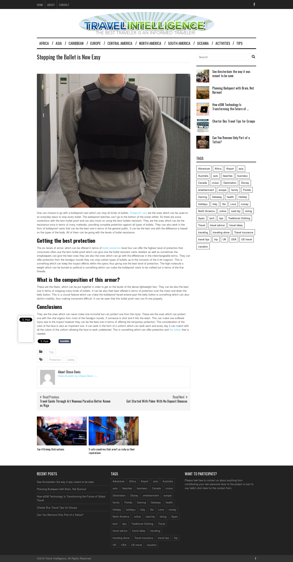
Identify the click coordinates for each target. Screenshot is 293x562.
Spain (201, 218)
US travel (246, 239)
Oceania (203, 43)
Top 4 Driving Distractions (50, 449)
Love (233, 204)
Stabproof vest (138, 213)
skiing (248, 211)
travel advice (217, 225)
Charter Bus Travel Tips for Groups (233, 121)
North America (150, 43)
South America (179, 43)
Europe (95, 43)
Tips (239, 43)
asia (241, 168)
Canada (202, 183)
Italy (214, 204)
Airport (230, 168)
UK (224, 239)
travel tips (203, 239)
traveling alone (221, 232)
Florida (247, 190)
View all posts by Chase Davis (77, 376)
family (234, 190)
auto (215, 176)
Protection (55, 360)
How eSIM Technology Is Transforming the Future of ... (230, 106)
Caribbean (76, 43)
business (242, 176)
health (230, 197)
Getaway (217, 197)
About (51, 5)
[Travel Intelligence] (146, 32)
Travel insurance (243, 232)
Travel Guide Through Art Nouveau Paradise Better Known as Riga (75, 403)
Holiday (243, 197)
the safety (175, 329)
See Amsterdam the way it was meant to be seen (231, 73)
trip (216, 239)
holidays (203, 204)
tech (211, 218)
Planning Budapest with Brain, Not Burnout (233, 90)
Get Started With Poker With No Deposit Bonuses (156, 401)
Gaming (202, 197)
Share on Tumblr (65, 341)
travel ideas (236, 225)
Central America (119, 43)
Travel (201, 225)
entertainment (206, 190)
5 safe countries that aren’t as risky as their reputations (112, 451)
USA (233, 239)
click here (202, 488)
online (222, 211)
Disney (245, 183)
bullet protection (111, 248)
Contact (64, 5)
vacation (203, 246)
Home (40, 5)
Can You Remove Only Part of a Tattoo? (231, 139)
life (224, 204)
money (245, 204)
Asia (59, 43)
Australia (203, 176)
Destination (229, 183)
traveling (203, 232)
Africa (44, 43)
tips (221, 218)
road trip (235, 211)
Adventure (204, 168)
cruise (215, 183)
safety (71, 360)
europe (222, 190)
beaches (228, 176)
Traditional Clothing (239, 218)
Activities (222, 43)
